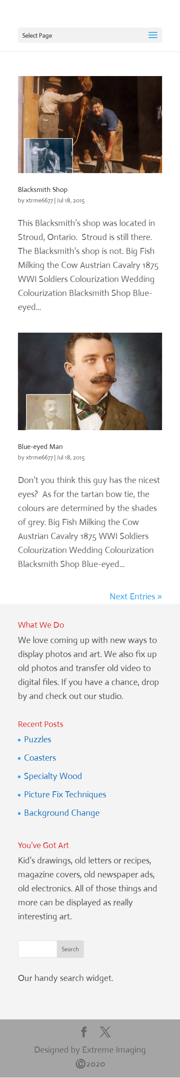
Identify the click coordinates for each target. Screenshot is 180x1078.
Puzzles (37, 739)
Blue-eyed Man (40, 446)
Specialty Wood (53, 776)
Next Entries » (136, 596)
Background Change (62, 812)
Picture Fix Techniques (65, 794)
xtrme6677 (39, 200)
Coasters (40, 757)
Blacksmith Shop (43, 189)
